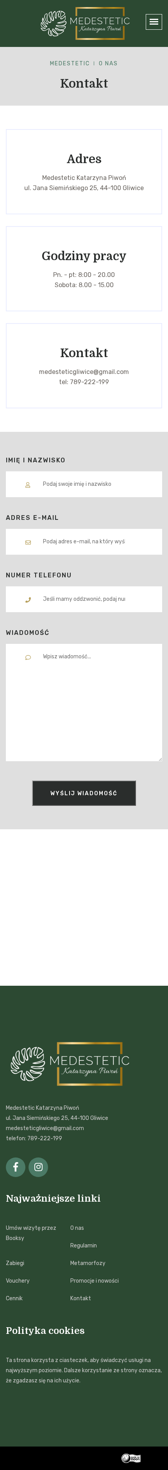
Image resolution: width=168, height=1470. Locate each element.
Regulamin (83, 1245)
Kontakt (80, 1298)
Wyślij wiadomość (84, 793)
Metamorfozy (87, 1263)
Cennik (14, 1298)
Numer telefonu (39, 575)
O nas (77, 1228)
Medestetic (70, 63)
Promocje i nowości (94, 1281)
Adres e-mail (32, 517)
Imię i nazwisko (36, 460)
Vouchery (18, 1281)
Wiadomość (28, 632)
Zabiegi (15, 1263)
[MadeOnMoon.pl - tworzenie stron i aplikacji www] (141, 1458)
